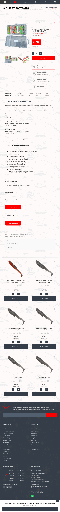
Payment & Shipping (42, 72)
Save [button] (44, 509)
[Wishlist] (54, 23)
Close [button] (57, 501)
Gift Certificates (7, 458)
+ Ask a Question (13, 223)
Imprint (4, 428)
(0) (44, 22)
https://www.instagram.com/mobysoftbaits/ (7, 487)
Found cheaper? (47, 42)
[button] (25, 2)
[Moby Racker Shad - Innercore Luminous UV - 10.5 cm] (16, 316)
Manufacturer (6, 444)
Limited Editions (35, 442)
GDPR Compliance (7, 447)
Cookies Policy (6, 435)
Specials (5, 460)
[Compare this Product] (26, 261)
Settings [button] (16, 509)
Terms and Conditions (8, 431)
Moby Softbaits (39, 33)
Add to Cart (43, 58)
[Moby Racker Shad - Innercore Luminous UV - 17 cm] (16, 364)
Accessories (34, 433)
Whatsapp (32, 496)
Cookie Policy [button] (33, 505)
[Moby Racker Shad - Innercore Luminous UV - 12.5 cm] (44, 316)
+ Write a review (13, 207)
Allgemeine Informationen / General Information (18, 185)
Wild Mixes (33, 440)
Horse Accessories (35, 449)
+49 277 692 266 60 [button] (36, 470)
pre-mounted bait (19, 177)
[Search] (41, 8)
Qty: (33, 51)
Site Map (5, 456)
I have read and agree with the (13, 418)
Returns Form (6, 453)
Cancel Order (40, 86)
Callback (54, 8)
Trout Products (34, 431)
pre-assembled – (28, 177)
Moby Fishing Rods (36, 444)
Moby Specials (34, 438)
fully (34, 177)
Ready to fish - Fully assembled (39, 447)
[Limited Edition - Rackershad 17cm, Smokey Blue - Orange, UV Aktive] (16, 269)
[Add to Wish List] (26, 259)
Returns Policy (6, 442)
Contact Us (6, 451)
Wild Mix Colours (41, 79)
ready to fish (11, 177)
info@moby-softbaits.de (38, 473)
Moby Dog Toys (7, 440)
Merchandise (34, 435)
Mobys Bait (34, 428)
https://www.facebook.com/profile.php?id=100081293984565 (4, 487)
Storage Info (40, 65)
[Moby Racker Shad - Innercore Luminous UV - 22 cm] (44, 364)
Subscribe (52, 415)
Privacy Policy (20, 418)
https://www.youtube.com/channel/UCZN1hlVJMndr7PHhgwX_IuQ (10, 487)
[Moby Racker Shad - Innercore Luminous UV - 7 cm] (44, 269)
